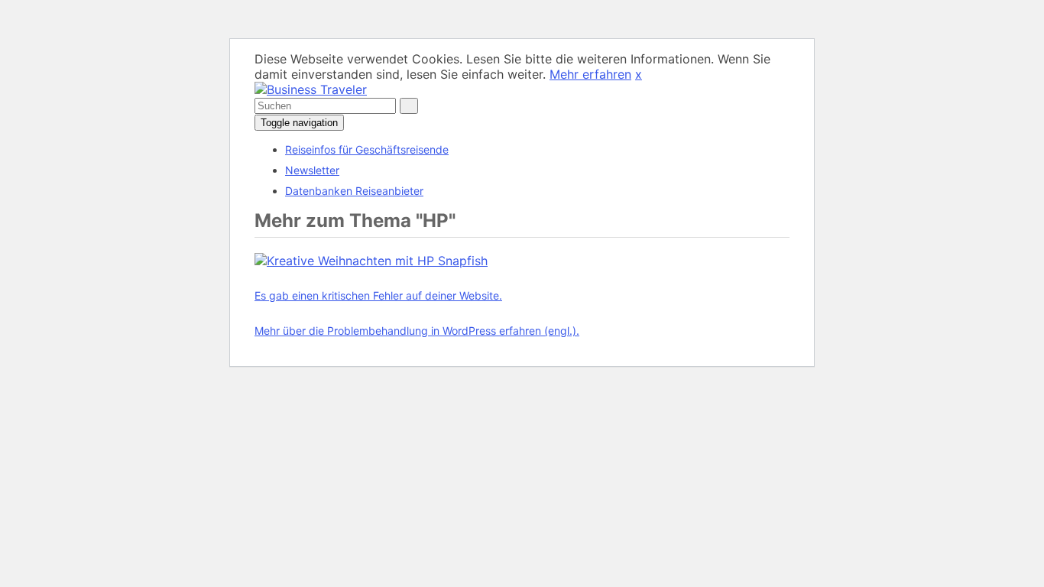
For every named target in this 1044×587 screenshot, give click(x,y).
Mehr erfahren (590, 74)
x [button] (638, 74)
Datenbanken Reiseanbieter (354, 190)
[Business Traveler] (311, 89)
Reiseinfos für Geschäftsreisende (367, 149)
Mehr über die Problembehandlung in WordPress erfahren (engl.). (417, 330)
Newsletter (312, 170)
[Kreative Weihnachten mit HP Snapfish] (371, 260)
